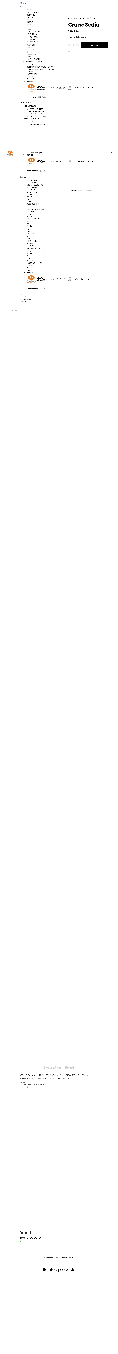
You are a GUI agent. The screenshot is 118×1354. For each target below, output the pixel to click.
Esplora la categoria (36, 153)
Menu (23, 3)
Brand (69, 1067)
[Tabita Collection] (26, 1247)
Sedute (71, 1258)
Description (52, 1067)
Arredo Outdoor (60, 1258)
